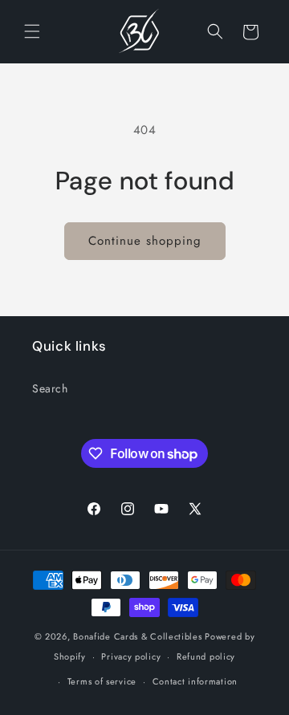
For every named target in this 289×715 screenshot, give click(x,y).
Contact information (195, 681)
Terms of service (101, 681)
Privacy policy (131, 656)
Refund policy (206, 656)
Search (50, 388)
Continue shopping (144, 241)
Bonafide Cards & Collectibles (137, 636)
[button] (32, 32)
